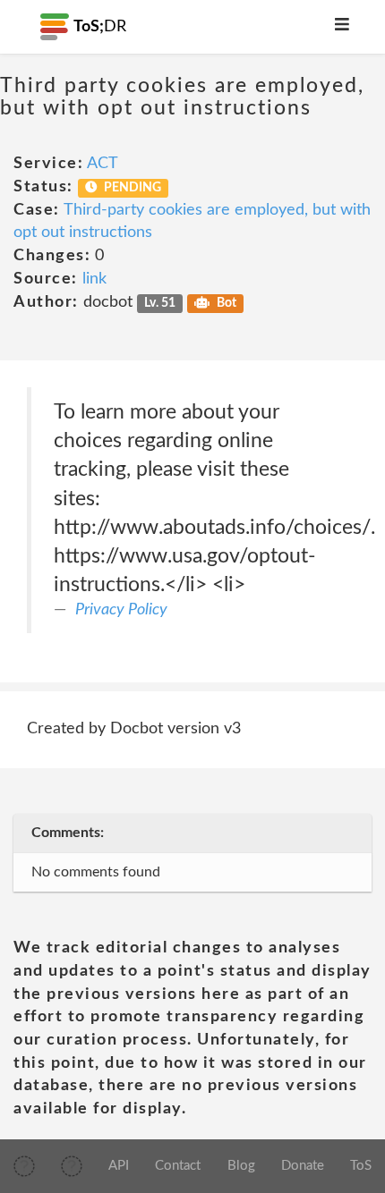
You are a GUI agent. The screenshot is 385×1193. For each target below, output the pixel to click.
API (118, 1165)
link (94, 279)
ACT (102, 164)
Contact (178, 1165)
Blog (241, 1165)
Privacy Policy (121, 610)
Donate (302, 1165)
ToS (361, 1165)
